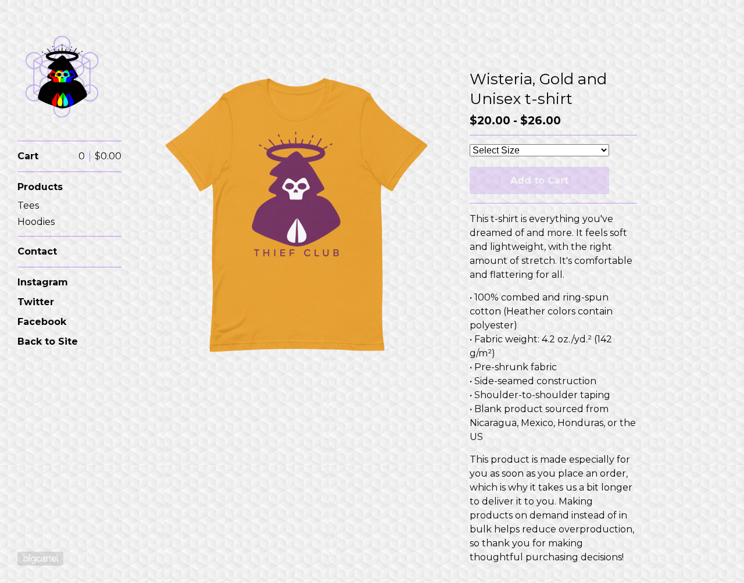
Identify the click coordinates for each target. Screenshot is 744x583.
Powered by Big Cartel (40, 559)
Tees (28, 205)
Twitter (35, 301)
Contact (37, 251)
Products (40, 186)
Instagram (42, 282)
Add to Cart (539, 180)
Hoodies (36, 221)
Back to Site (47, 341)
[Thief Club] (61, 76)
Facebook (41, 321)
